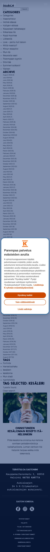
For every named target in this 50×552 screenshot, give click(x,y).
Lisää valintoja (25, 309)
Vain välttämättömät (25, 302)
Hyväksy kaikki (25, 295)
